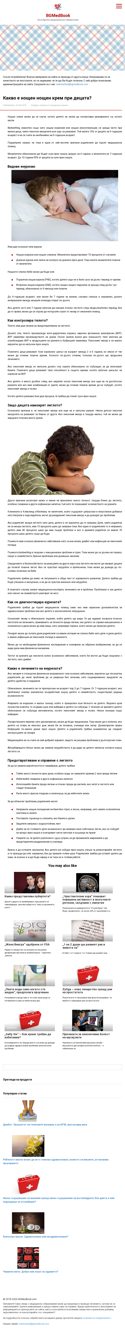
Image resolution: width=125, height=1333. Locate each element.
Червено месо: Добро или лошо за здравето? (30, 1271)
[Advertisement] (62, 47)
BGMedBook (58, 15)
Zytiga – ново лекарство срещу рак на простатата (87, 990)
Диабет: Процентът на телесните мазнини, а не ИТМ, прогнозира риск (45, 1124)
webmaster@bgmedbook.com (72, 84)
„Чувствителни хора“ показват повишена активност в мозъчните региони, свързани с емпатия (86, 899)
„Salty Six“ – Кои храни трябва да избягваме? (28, 1035)
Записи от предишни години (54, 105)
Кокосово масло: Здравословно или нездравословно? (35, 1236)
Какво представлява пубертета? (27, 896)
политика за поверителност (96, 1318)
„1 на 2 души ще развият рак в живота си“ (83, 946)
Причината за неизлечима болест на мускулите (86, 1035)
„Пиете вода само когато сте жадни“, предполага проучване (27, 990)
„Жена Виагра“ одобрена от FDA (27, 944)
